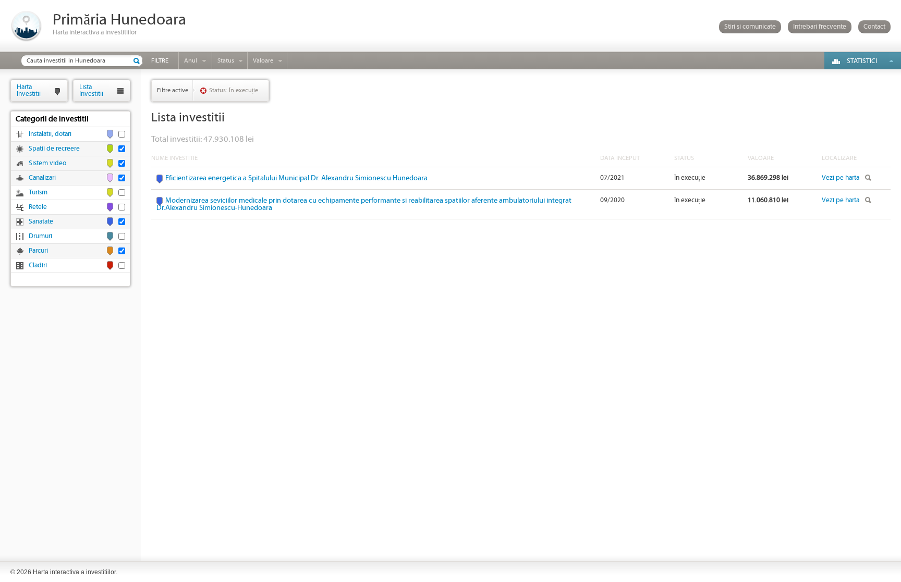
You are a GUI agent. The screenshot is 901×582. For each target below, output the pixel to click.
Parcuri (38, 251)
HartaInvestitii (29, 90)
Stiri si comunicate (750, 27)
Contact (874, 27)
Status (225, 60)
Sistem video (47, 163)
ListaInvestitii (91, 90)
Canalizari (42, 178)
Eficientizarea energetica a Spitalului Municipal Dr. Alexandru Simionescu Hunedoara (296, 178)
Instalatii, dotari (50, 134)
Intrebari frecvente (819, 27)
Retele (38, 207)
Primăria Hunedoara (119, 20)
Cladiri (38, 265)
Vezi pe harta (840, 178)
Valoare (263, 60)
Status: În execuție (233, 90)
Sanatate (41, 222)
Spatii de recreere (54, 149)
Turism (38, 192)
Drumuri (40, 236)
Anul (190, 60)
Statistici (862, 61)
